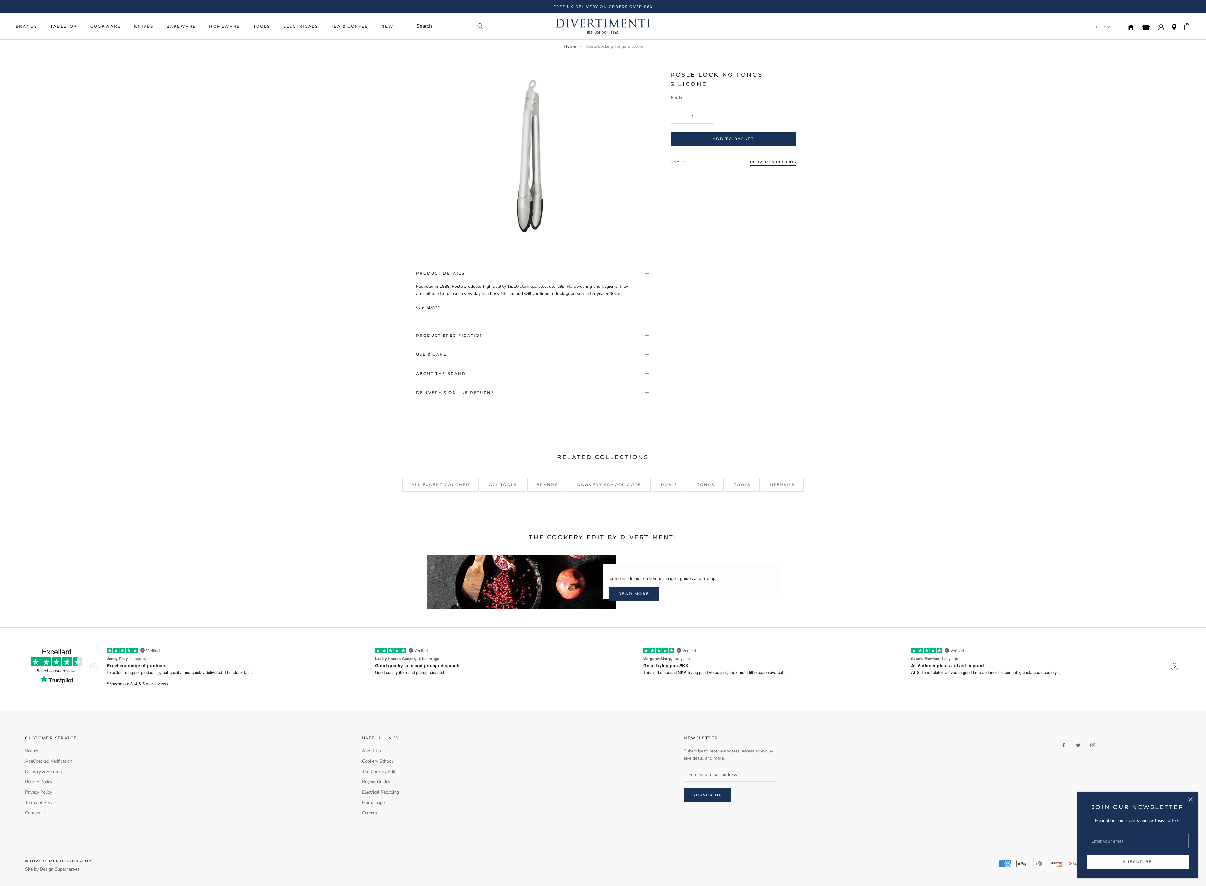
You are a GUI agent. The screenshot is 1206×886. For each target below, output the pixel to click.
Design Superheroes (59, 869)
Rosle (669, 484)
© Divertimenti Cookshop (58, 861)
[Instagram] (1092, 744)
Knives (143, 26)
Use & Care (431, 354)
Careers (369, 813)
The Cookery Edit (378, 771)
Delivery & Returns (43, 771)
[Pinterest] (708, 160)
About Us (371, 751)
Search (31, 751)
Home (570, 46)
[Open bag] (1187, 26)
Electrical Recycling (380, 792)
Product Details (440, 273)
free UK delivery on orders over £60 (603, 6)
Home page (373, 803)
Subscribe (1137, 861)
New (387, 26)
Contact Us (36, 813)
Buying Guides (376, 782)
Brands (26, 26)
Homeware (224, 26)
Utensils (782, 484)
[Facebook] (692, 160)
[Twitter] (700, 160)
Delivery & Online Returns (455, 392)
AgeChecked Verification (48, 761)
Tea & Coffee (349, 26)
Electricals (300, 26)
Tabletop (63, 26)
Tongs (705, 484)
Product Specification (449, 335)
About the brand (441, 373)
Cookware (105, 26)
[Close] (1190, 799)
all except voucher (440, 484)
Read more (633, 593)
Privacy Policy (38, 792)
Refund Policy (38, 782)
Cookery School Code (609, 484)
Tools (261, 26)
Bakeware (181, 26)
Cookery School (377, 761)
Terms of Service (41, 803)
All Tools (503, 484)
